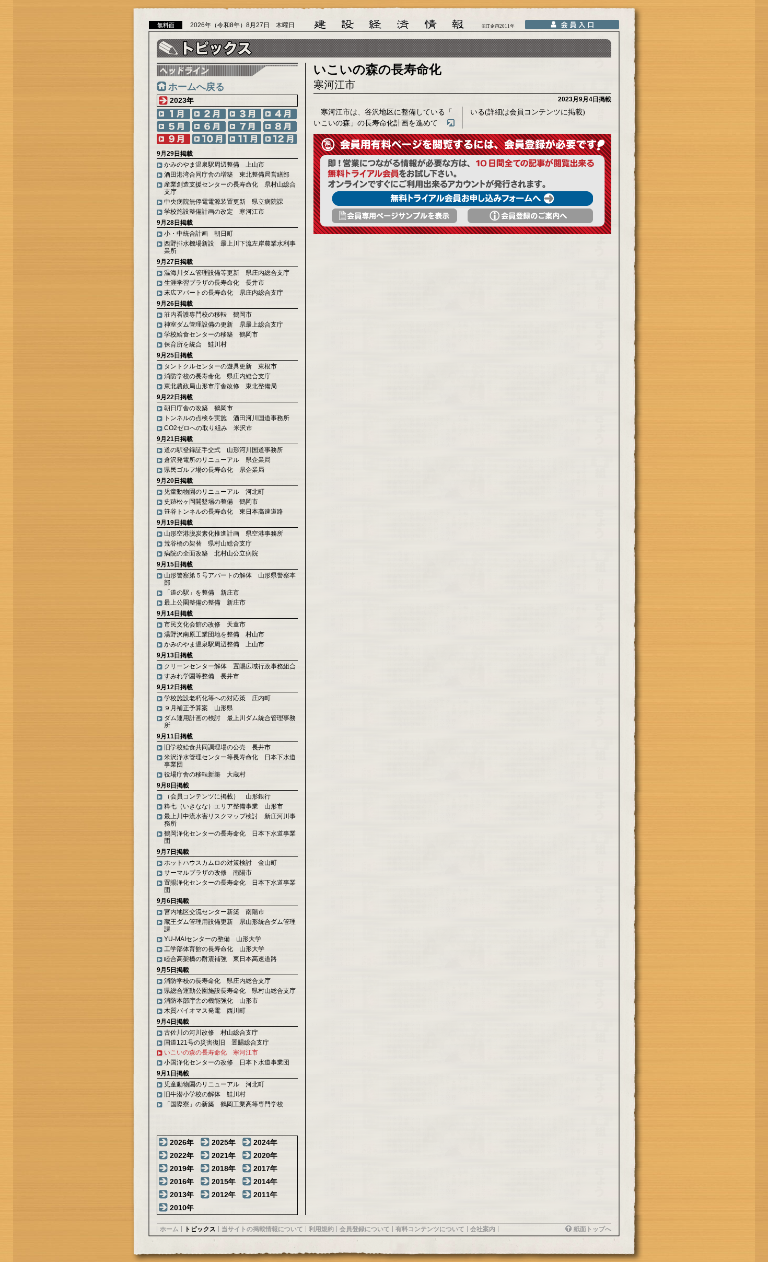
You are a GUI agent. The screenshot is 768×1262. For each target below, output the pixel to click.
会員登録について (365, 1229)
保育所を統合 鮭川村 (195, 344)
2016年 (182, 1181)
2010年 (182, 1207)
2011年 (265, 1194)
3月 (244, 114)
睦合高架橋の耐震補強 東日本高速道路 (220, 959)
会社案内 (482, 1229)
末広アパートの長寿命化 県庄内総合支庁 (223, 292)
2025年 (224, 1142)
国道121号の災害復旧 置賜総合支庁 (216, 1042)
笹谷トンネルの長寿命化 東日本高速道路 (223, 511)
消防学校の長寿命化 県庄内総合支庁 (217, 376)
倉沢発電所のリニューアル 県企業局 (217, 460)
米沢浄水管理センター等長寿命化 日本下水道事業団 (230, 761)
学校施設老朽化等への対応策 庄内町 (217, 698)
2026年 (182, 1142)
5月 (173, 126)
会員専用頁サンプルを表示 (394, 216)
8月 (280, 126)
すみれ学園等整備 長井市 (201, 676)
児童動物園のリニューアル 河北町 (214, 491)
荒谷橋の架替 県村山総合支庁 (208, 543)
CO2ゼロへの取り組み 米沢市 (208, 428)
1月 (173, 114)
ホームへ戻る (196, 87)
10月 (209, 139)
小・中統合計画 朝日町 (198, 233)
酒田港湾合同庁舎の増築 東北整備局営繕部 (226, 174)
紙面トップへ (592, 1229)
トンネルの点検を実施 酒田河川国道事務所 (226, 418)
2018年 (224, 1168)
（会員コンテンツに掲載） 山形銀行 (217, 796)
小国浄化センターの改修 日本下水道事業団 (226, 1062)
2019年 (182, 1168)
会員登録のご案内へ (530, 216)
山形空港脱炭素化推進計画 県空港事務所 (223, 533)
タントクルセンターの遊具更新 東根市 (220, 366)
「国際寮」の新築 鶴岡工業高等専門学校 (223, 1104)
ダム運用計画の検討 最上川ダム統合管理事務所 (230, 721)
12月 (280, 139)
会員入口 (572, 24)
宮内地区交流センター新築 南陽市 (214, 912)
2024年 (265, 1142)
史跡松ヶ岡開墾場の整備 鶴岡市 (211, 501)
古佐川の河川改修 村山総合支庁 (211, 1032)
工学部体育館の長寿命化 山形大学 (214, 949)
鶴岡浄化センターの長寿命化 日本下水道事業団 (230, 837)
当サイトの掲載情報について (262, 1229)
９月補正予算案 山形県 (198, 708)
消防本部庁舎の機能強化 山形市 (211, 1000)
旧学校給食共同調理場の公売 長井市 (217, 747)
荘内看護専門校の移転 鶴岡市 (208, 314)
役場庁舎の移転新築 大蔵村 (205, 774)
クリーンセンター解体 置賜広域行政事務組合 (230, 666)
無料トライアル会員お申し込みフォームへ (462, 198)
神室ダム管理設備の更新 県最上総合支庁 (223, 324)
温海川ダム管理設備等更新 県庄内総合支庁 (226, 272)
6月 (209, 126)
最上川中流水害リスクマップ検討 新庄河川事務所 (230, 820)
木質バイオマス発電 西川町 (205, 1010)
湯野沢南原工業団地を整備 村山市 (214, 634)
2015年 (224, 1181)
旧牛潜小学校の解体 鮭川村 (205, 1094)
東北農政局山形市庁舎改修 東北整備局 (220, 386)
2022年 (182, 1155)
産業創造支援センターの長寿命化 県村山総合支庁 (230, 188)
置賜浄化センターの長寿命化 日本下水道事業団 (230, 886)
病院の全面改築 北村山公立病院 (211, 553)
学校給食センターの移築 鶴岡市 (211, 334)
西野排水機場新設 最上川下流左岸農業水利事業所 (230, 247)
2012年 (224, 1194)
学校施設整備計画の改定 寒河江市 (214, 211)
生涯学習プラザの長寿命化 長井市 (214, 282)
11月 (244, 139)
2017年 (265, 1168)
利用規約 (321, 1229)
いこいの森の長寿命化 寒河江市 (211, 1052)
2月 (209, 114)
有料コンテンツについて (429, 1229)
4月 (280, 114)
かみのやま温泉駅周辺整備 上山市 (214, 164)
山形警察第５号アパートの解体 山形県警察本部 (230, 579)
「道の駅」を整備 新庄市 (201, 592)
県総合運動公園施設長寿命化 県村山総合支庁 (230, 990)
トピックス (200, 1229)
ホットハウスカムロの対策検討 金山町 (220, 862)
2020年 (265, 1155)
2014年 (265, 1181)
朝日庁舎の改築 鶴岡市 (198, 408)
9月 (173, 139)
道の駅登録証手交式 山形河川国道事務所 (223, 450)
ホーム (169, 1229)
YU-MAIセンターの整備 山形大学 (212, 939)
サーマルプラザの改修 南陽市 (208, 872)
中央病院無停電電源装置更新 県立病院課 (223, 201)
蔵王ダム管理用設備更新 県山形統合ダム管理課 (230, 925)
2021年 (224, 1155)
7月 (244, 126)
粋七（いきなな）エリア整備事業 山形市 (223, 806)
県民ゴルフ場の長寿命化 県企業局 (214, 469)
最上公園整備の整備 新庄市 (205, 602)
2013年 (182, 1194)
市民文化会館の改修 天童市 (205, 624)
